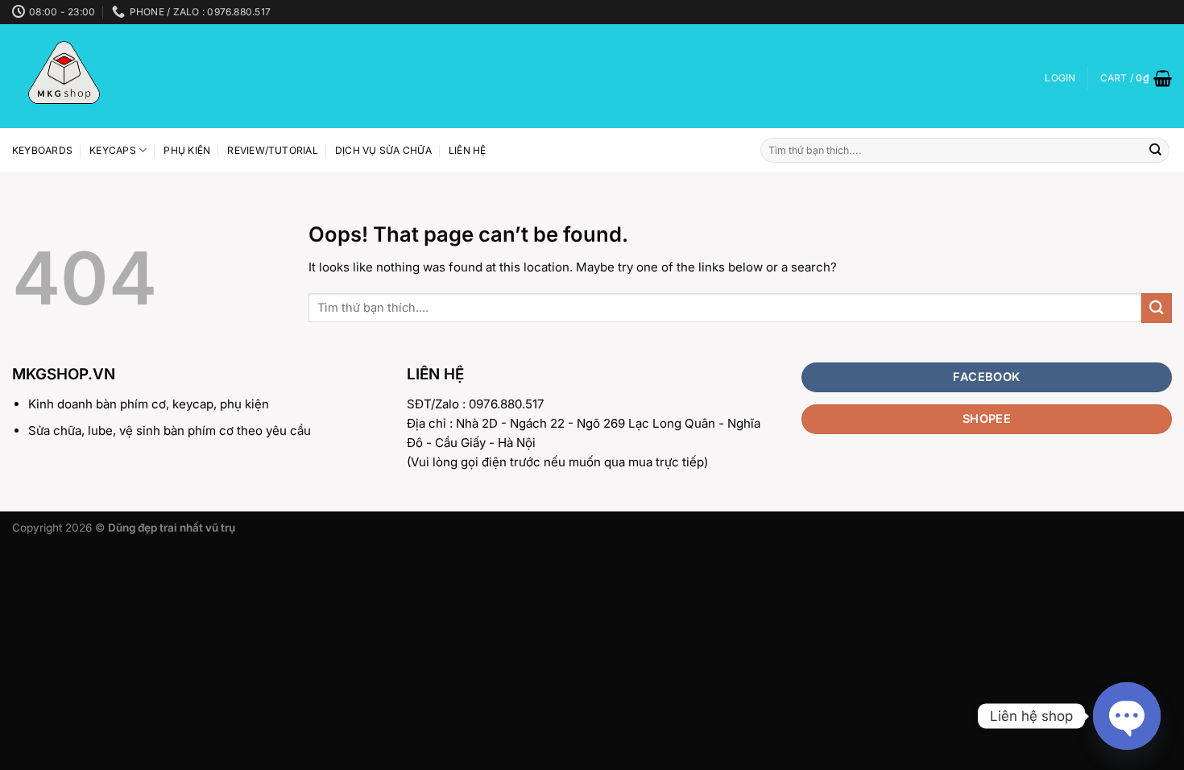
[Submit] (1156, 151)
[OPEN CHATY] (1127, 716)
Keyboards (42, 150)
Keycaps (112, 150)
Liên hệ (467, 150)
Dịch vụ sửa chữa (383, 150)
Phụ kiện (187, 150)
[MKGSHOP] (115, 76)
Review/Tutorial (272, 150)
